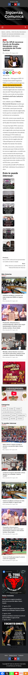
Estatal (14, 415)
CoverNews (10, 665)
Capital (4, 291)
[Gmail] (16, 72)
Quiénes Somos (13, 655)
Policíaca (20, 418)
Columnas (10, 408)
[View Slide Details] (14, 373)
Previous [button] (4, 633)
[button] (3, 27)
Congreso (18, 408)
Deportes (18, 412)
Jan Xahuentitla (7, 330)
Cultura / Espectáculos (8, 412)
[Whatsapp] (10, 72)
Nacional (9, 291)
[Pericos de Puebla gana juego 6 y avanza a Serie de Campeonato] (14, 546)
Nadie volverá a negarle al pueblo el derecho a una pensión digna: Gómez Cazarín (13, 446)
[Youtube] (15, 4)
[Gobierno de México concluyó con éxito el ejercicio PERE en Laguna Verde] (14, 285)
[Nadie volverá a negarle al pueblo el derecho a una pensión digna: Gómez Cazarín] (14, 434)
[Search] (25, 27)
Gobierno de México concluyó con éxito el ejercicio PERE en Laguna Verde (13, 297)
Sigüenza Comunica (14, 14)
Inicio (6, 655)
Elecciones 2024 (6, 415)
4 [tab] (16, 647)
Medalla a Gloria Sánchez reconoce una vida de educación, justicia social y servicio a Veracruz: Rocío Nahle (14, 353)
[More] (19, 72)
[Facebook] (9, 4)
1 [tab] (11, 647)
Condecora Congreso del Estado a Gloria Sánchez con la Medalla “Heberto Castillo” (14, 474)
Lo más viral (5, 418)
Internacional (21, 415)
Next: (15, 265)
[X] (7, 72)
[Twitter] (12, 4)
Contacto (20, 655)
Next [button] (24, 633)
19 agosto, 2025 (15, 53)
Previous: (14, 259)
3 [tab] (14, 647)
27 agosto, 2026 (15, 330)
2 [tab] (13, 647)
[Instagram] (18, 4)
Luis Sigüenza (7, 53)
